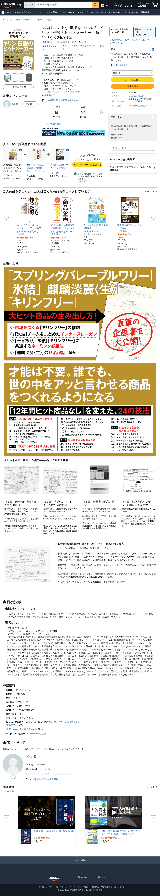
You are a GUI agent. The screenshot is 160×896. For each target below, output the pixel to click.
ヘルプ (38, 12)
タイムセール (131, 12)
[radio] (121, 32)
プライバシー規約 (56, 887)
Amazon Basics (98, 12)
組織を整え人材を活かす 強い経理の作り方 (54, 833)
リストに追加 (119, 148)
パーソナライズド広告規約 (77, 887)
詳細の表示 (82, 181)
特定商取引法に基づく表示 (112, 887)
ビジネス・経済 (13, 20)
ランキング (82, 12)
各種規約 (95, 887)
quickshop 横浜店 (136, 96)
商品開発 (50, 20)
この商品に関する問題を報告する (61, 100)
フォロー (30, 104)
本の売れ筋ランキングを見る (64, 722)
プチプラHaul (67, 12)
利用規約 (43, 887)
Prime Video (115, 12)
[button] (6, 12)
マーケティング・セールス (33, 20)
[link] (11, 178)
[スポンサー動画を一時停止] (71, 819)
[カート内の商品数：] (155, 5)
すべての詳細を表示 (51, 124)
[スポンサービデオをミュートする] (71, 825)
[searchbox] (63, 5)
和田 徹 (45, 41)
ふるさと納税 (50, 12)
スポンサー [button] (7, 791)
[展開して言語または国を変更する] (93, 877)
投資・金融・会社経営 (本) (19, 729)
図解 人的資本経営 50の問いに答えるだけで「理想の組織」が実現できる (120, 833)
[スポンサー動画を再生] (113, 812)
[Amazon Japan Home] (55, 879)
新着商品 (145, 12)
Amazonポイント (23, 12)
